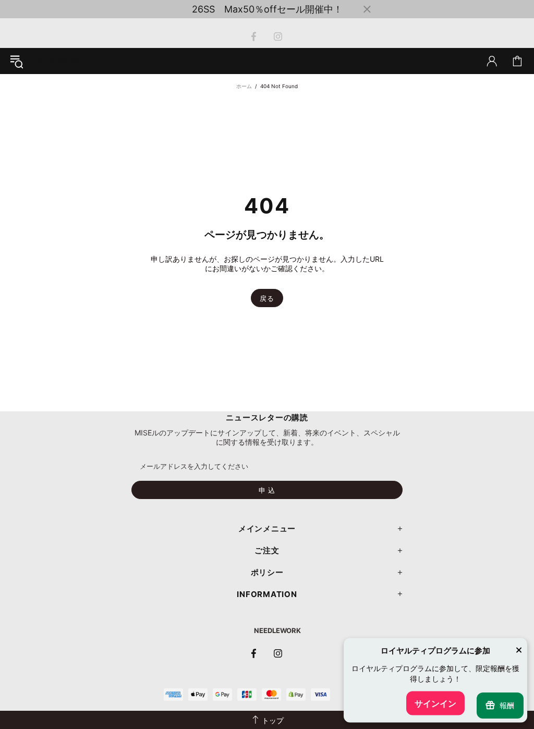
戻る (267, 298)
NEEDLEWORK (277, 630)
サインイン (435, 703)
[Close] (519, 651)
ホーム (244, 86)
